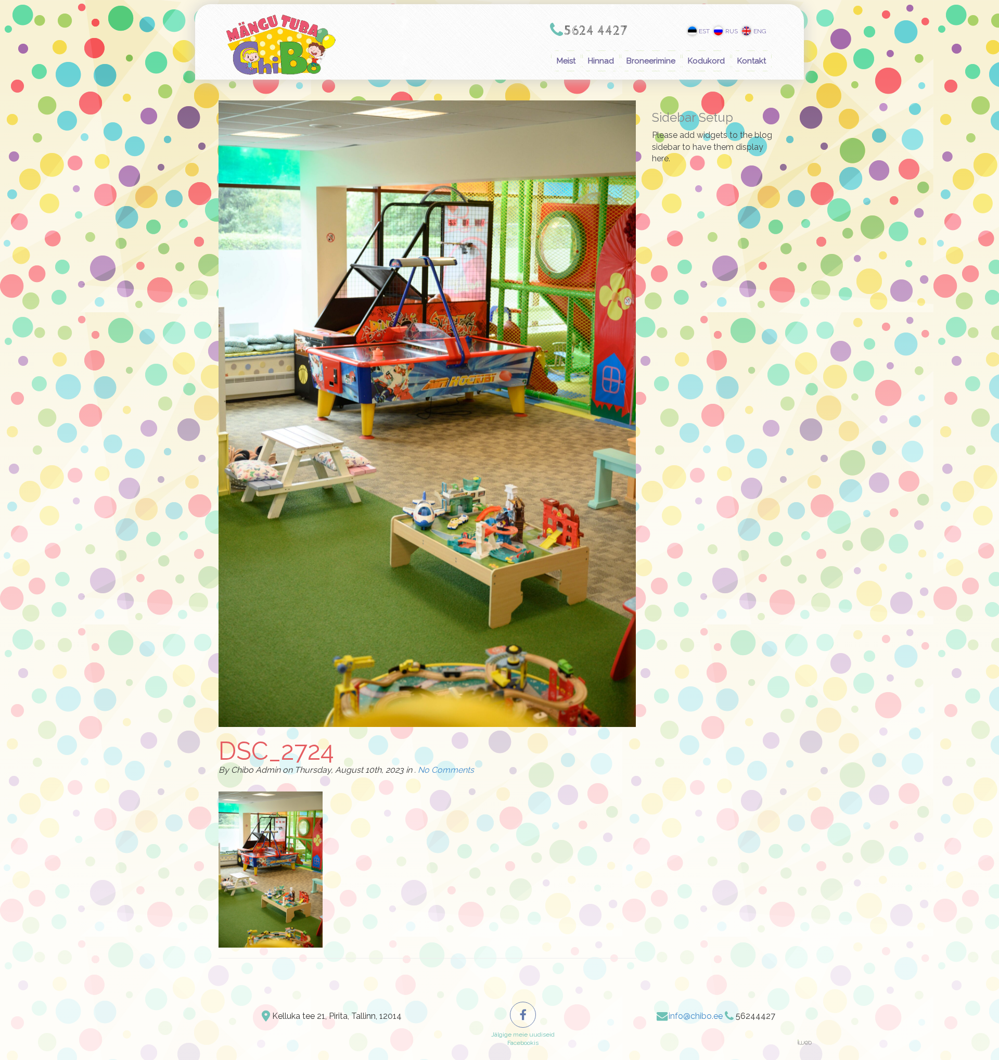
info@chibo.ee (696, 1016)
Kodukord (706, 61)
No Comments (446, 770)
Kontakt (751, 61)
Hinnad (601, 61)
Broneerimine (650, 61)
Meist (566, 61)
